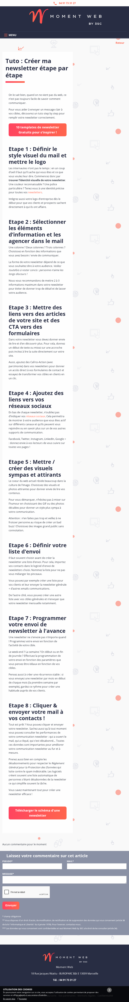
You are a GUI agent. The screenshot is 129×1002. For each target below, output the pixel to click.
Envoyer (11, 905)
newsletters (35, 192)
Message (8, 873)
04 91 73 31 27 (67, 980)
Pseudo (7, 861)
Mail (70, 861)
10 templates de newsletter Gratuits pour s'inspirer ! (37, 129)
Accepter (23, 998)
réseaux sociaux (35, 416)
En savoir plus (9, 998)
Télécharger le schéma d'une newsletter (37, 813)
